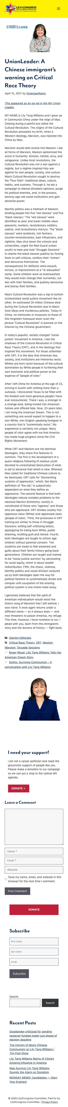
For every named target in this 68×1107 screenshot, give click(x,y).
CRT (38, 642)
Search (13, 996)
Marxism (10, 647)
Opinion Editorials (20, 637)
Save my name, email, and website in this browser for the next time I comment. (34, 879)
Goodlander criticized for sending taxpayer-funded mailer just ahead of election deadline (33, 1035)
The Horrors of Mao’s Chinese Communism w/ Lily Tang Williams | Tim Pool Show (31, 1049)
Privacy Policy (50, 1101)
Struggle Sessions (28, 647)
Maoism (48, 642)
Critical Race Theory (21, 642)
